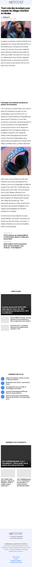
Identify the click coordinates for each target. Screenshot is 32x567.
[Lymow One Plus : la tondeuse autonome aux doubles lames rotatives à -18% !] (5, 328)
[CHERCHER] (30, 2)
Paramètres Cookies (16, 562)
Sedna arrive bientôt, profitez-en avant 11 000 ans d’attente (17, 378)
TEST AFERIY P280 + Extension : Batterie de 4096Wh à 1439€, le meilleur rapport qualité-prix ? (7, 482)
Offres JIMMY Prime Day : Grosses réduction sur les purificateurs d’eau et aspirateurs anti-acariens (20, 319)
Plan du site (16, 557)
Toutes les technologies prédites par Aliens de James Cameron (16, 392)
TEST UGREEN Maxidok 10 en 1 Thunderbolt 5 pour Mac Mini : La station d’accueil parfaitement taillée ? (24, 482)
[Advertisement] (16, 85)
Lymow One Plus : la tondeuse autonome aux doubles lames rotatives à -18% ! (19, 327)
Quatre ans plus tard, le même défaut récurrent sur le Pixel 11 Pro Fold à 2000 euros (18, 397)
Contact (16, 558)
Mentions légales (16, 560)
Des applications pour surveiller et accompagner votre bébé (16, 387)
